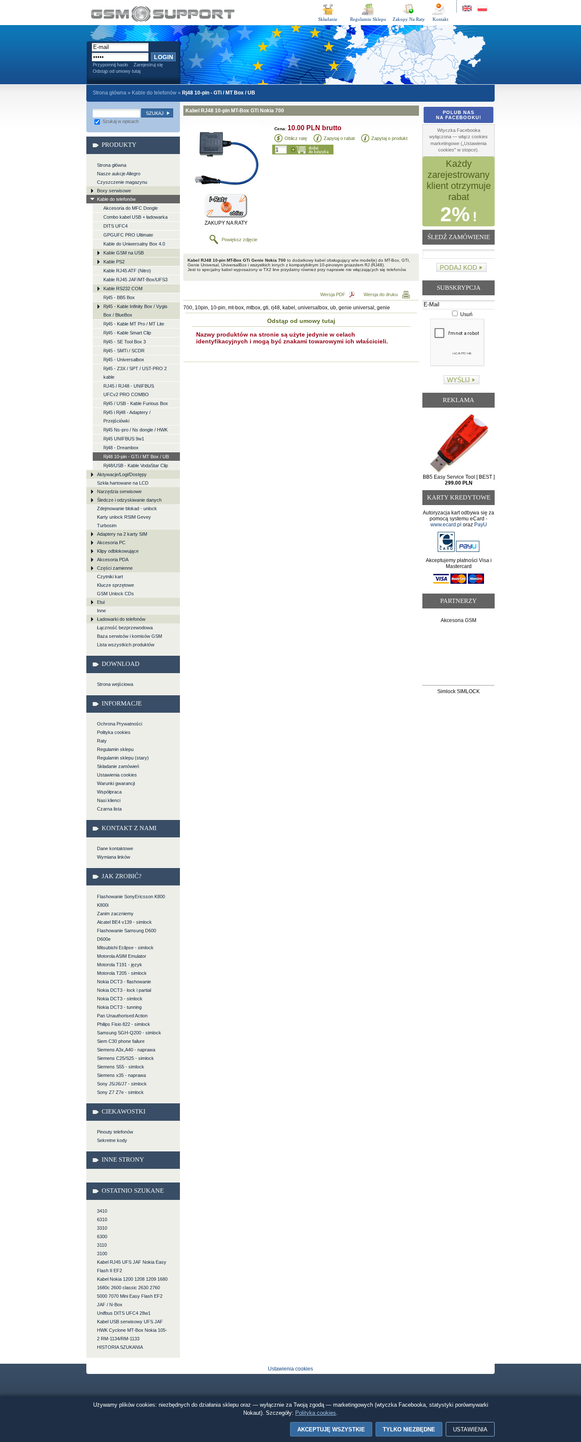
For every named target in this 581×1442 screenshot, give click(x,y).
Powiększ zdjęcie (239, 239)
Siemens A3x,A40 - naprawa (126, 1049)
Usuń (466, 314)
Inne (101, 610)
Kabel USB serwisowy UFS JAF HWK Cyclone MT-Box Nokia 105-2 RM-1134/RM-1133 (132, 1330)
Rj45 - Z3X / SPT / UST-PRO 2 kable (135, 373)
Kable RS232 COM (122, 288)
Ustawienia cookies (117, 774)
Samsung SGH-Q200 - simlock (129, 1032)
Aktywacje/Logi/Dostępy (122, 474)
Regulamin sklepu (115, 749)
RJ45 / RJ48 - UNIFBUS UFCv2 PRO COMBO (128, 390)
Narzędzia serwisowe (119, 491)
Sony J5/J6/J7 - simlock (122, 1083)
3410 (102, 1211)
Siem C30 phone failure (121, 1041)
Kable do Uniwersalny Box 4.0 (134, 243)
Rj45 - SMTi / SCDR (124, 350)
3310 (102, 1228)
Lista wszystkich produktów (125, 644)
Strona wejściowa (115, 684)
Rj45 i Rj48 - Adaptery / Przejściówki (127, 416)
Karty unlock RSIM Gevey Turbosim (124, 521)
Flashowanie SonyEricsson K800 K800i (131, 901)
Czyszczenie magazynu (122, 182)
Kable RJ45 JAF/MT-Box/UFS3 (135, 279)
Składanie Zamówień (327, 21)
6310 (102, 1219)
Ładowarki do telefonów (121, 619)
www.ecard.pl (445, 525)
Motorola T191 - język (119, 964)
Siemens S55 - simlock (120, 1066)
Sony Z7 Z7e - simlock (120, 1092)
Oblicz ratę (296, 138)
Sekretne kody (112, 1140)
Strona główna (109, 93)
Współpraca (109, 791)
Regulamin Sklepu (368, 19)
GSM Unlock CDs (115, 593)
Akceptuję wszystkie (331, 1429)
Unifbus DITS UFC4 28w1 (124, 1313)
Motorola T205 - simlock (122, 973)
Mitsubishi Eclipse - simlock (125, 947)
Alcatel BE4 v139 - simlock (124, 922)
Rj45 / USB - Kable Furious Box (135, 403)
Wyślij (458, 379)
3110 (102, 1245)
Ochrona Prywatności (119, 723)
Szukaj (155, 113)
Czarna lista (109, 808)
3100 (102, 1253)
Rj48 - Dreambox (121, 447)
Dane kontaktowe (115, 848)
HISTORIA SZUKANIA (120, 1347)
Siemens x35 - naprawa (121, 1075)
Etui (101, 602)
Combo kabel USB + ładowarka (135, 217)
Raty (102, 740)
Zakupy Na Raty (409, 19)
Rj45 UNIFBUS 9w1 (123, 438)
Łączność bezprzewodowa (125, 627)
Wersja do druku (381, 294)
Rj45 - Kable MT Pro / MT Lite (133, 323)
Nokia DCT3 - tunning (119, 1007)
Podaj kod (458, 267)
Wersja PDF (332, 294)
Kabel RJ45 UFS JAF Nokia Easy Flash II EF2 (131, 1266)
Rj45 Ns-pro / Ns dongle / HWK (135, 429)
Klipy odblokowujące (118, 551)
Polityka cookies (114, 732)
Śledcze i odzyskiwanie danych (129, 500)
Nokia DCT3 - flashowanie (124, 981)
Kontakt (440, 19)
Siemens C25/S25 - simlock (125, 1058)
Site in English (468, 8)
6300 (102, 1236)
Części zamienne (115, 568)
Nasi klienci (108, 800)
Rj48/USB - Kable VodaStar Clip (135, 465)
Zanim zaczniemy (115, 913)
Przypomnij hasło (110, 64)
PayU (480, 525)
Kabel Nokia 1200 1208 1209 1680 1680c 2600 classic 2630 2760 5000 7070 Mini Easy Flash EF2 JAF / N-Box (132, 1291)
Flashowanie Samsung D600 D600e (126, 935)
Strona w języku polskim (482, 8)
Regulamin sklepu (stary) (123, 757)
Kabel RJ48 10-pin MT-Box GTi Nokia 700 (162, 14)
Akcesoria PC (111, 542)
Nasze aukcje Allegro (118, 173)
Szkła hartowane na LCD (122, 482)
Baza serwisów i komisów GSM (129, 636)
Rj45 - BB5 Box (119, 297)
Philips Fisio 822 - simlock (123, 1024)
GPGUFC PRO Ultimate (128, 234)
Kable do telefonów (154, 93)
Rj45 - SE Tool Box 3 (124, 341)
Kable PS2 (114, 261)
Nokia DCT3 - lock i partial (124, 990)
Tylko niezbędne (409, 1429)
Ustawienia (470, 1429)
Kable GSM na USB (123, 252)
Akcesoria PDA (112, 559)
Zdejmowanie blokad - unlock (127, 508)
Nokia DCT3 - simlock (119, 998)
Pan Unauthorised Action (122, 1015)
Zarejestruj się (148, 64)
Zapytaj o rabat (339, 138)
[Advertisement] (458, 655)
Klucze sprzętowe (115, 585)
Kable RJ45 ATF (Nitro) (127, 270)
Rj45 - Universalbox (123, 359)
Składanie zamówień (118, 766)
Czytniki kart (110, 576)
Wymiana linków (113, 856)
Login (163, 57)
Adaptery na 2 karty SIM (122, 534)
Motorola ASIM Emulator (121, 956)
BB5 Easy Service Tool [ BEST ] (459, 480)
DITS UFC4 (115, 225)
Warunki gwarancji (116, 783)
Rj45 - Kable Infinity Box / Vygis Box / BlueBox (135, 310)
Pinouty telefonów (115, 1131)
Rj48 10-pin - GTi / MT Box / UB (136, 456)
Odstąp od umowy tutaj (116, 71)
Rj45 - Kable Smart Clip (127, 332)
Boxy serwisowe (114, 190)
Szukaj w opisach (120, 121)
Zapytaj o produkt (389, 138)
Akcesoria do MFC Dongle (130, 208)
